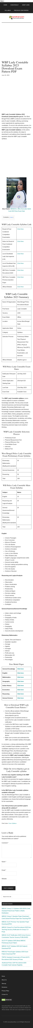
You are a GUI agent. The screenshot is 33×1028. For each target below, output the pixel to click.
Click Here (20, 229)
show (11, 217)
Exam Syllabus (12, 823)
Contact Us (5, 994)
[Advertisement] (16, 43)
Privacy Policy (5, 990)
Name (4, 861)
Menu (2, 1)
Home (3, 976)
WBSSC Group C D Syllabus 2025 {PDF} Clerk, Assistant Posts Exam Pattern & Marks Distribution (16, 911)
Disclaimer (4, 987)
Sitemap (4, 983)
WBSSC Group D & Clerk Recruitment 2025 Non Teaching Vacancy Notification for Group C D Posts (16, 930)
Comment (5, 843)
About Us (4, 980)
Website (4, 878)
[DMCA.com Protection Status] (7, 1000)
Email (4, 870)
